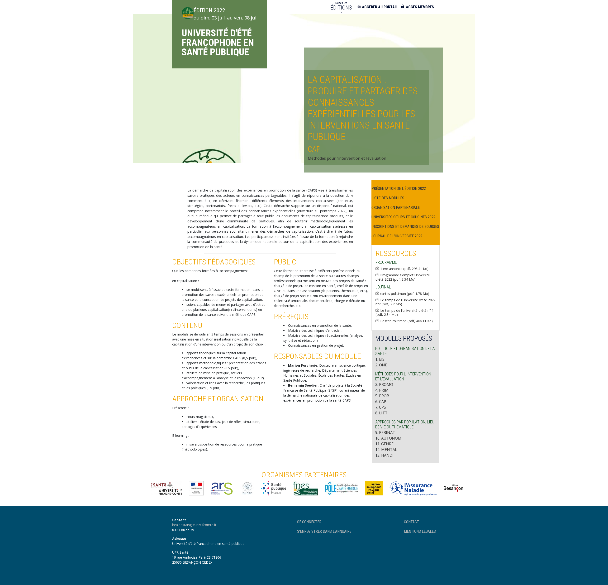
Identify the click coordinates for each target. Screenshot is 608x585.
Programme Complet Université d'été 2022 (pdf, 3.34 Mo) (402, 277)
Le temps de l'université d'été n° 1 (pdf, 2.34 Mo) (404, 312)
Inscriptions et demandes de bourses (405, 226)
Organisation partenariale (395, 207)
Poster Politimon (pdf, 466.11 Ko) (406, 321)
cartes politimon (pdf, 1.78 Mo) (404, 293)
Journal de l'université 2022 (396, 236)
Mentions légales (420, 531)
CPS (382, 407)
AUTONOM (391, 438)
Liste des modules (387, 198)
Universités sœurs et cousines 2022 (403, 217)
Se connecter (309, 522)
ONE (383, 365)
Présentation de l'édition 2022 (398, 188)
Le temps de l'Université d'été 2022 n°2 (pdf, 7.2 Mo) (405, 302)
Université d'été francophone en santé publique (218, 43)
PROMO (386, 384)
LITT (383, 413)
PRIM (384, 390)
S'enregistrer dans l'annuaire (324, 531)
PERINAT (387, 432)
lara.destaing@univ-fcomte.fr (194, 525)
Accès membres (420, 7)
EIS (382, 359)
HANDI (387, 455)
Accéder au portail (380, 7)
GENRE (387, 443)
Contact (411, 522)
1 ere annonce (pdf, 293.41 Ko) (404, 268)
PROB (384, 395)
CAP (382, 401)
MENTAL (389, 449)
